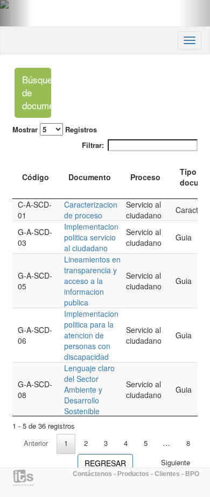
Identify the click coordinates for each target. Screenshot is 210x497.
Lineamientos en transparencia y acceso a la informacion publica (92, 281)
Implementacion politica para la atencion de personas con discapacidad (91, 335)
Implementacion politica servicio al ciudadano (91, 237)
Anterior (36, 443)
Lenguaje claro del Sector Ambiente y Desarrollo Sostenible (89, 389)
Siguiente (175, 462)
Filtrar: (93, 145)
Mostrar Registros (54, 129)
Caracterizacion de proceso (90, 210)
